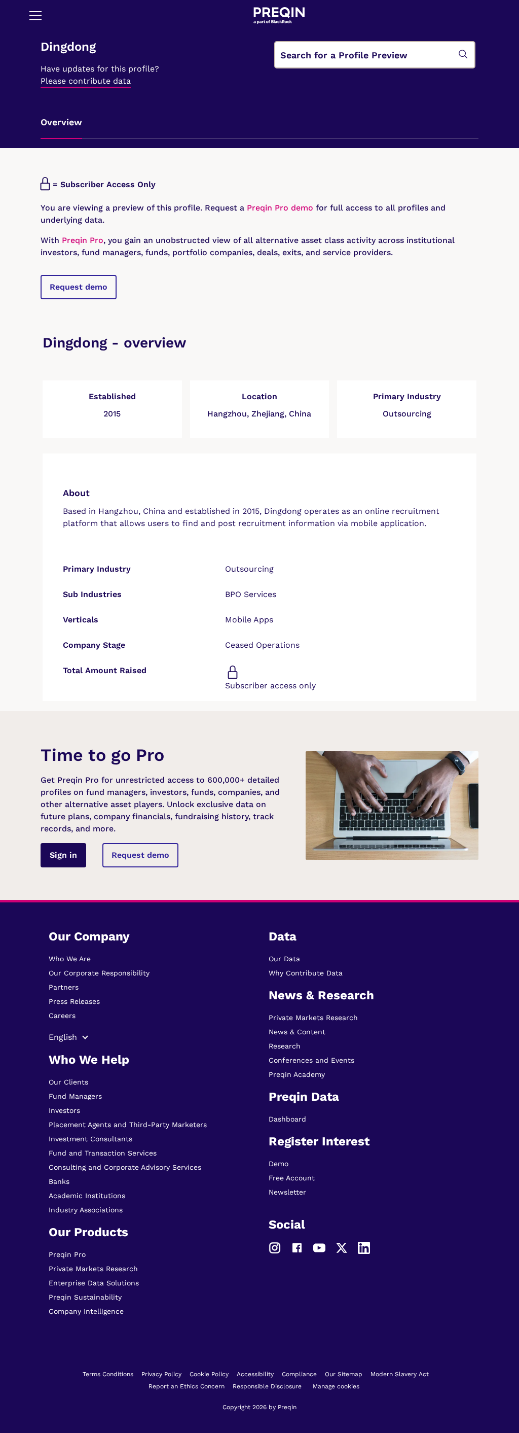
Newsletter (287, 1192)
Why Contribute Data (306, 973)
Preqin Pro (81, 240)
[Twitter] (342, 1247)
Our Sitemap (343, 1374)
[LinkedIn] (364, 1247)
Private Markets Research (93, 1269)
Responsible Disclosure (267, 1386)
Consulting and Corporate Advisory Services (125, 1167)
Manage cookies (336, 1386)
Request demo (78, 287)
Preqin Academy (297, 1074)
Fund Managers (75, 1096)
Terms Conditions (108, 1374)
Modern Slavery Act (399, 1374)
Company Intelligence (86, 1311)
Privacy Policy (161, 1374)
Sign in (63, 855)
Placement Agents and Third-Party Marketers (128, 1125)
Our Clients (68, 1082)
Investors (64, 1110)
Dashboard (287, 1119)
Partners (64, 987)
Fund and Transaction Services (103, 1153)
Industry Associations (86, 1210)
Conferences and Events (311, 1060)
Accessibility (255, 1374)
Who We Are (70, 959)
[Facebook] (297, 1247)
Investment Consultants (90, 1139)
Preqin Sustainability (85, 1297)
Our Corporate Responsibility (99, 973)
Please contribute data (86, 81)
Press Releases (74, 1001)
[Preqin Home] (279, 15)
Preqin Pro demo (280, 208)
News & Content (297, 1032)
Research (285, 1046)
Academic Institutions (87, 1196)
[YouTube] (319, 1247)
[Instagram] (275, 1247)
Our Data (284, 959)
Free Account (292, 1178)
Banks (59, 1181)
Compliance (299, 1374)
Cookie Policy (209, 1374)
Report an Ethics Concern (187, 1386)
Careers (62, 1015)
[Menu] (35, 15)
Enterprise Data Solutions (94, 1283)
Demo (278, 1164)
